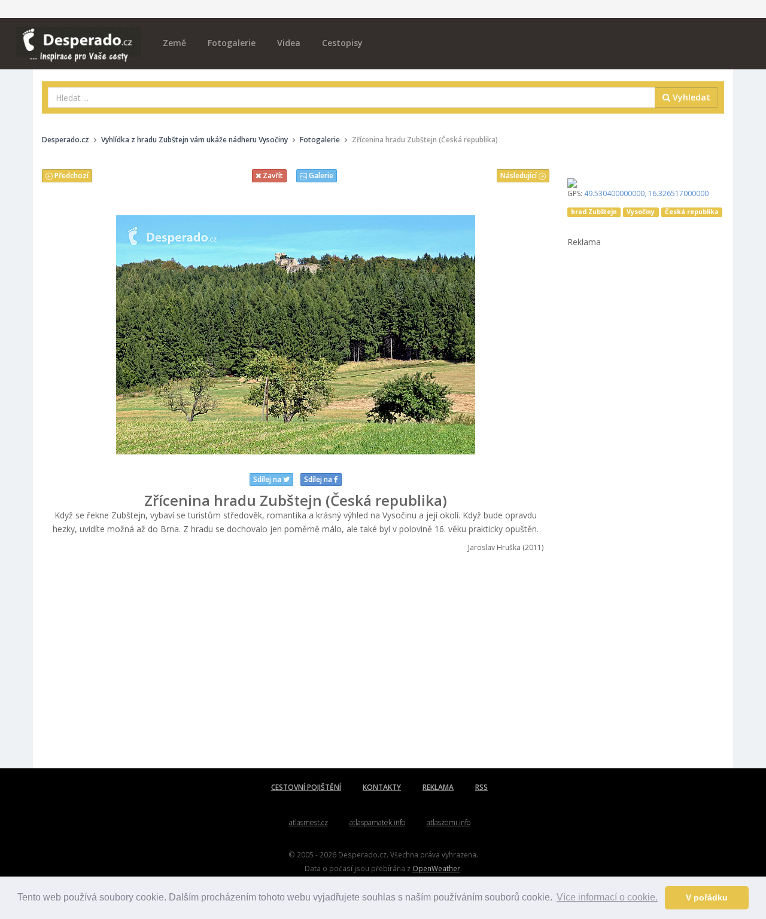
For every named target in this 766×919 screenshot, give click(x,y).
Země (174, 42)
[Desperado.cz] (78, 37)
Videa (288, 42)
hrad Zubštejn (594, 211)
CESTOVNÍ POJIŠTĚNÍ (306, 787)
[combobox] (351, 97)
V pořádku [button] (707, 897)
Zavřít (272, 175)
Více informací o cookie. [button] (607, 897)
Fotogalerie (232, 42)
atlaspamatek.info (377, 822)
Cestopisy (342, 42)
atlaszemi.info (448, 822)
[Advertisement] (295, 660)
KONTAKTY (382, 787)
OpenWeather (436, 868)
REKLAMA (438, 787)
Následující (519, 175)
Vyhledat (690, 97)
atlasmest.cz (308, 822)
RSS (481, 787)
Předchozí (71, 175)
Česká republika (692, 211)
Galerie (320, 175)
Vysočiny (641, 211)
